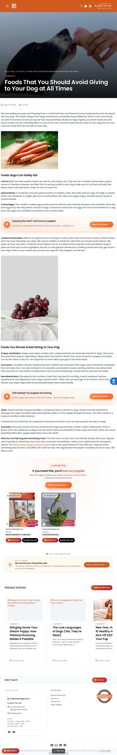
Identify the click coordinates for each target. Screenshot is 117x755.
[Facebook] (9, 732)
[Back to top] (110, 680)
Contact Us (55, 701)
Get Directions (15, 713)
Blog (12, 71)
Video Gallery (56, 705)
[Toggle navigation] (7, 6)
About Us (54, 698)
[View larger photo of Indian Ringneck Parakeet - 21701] (36, 496)
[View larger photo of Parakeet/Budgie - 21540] (73, 496)
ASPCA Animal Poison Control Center (31, 444)
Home (7, 71)
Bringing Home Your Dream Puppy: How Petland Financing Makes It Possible (23, 633)
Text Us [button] (60, 751)
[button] (14, 496)
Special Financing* (58, 695)
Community (20, 71)
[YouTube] (14, 732)
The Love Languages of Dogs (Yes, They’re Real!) (67, 631)
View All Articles (101, 587)
